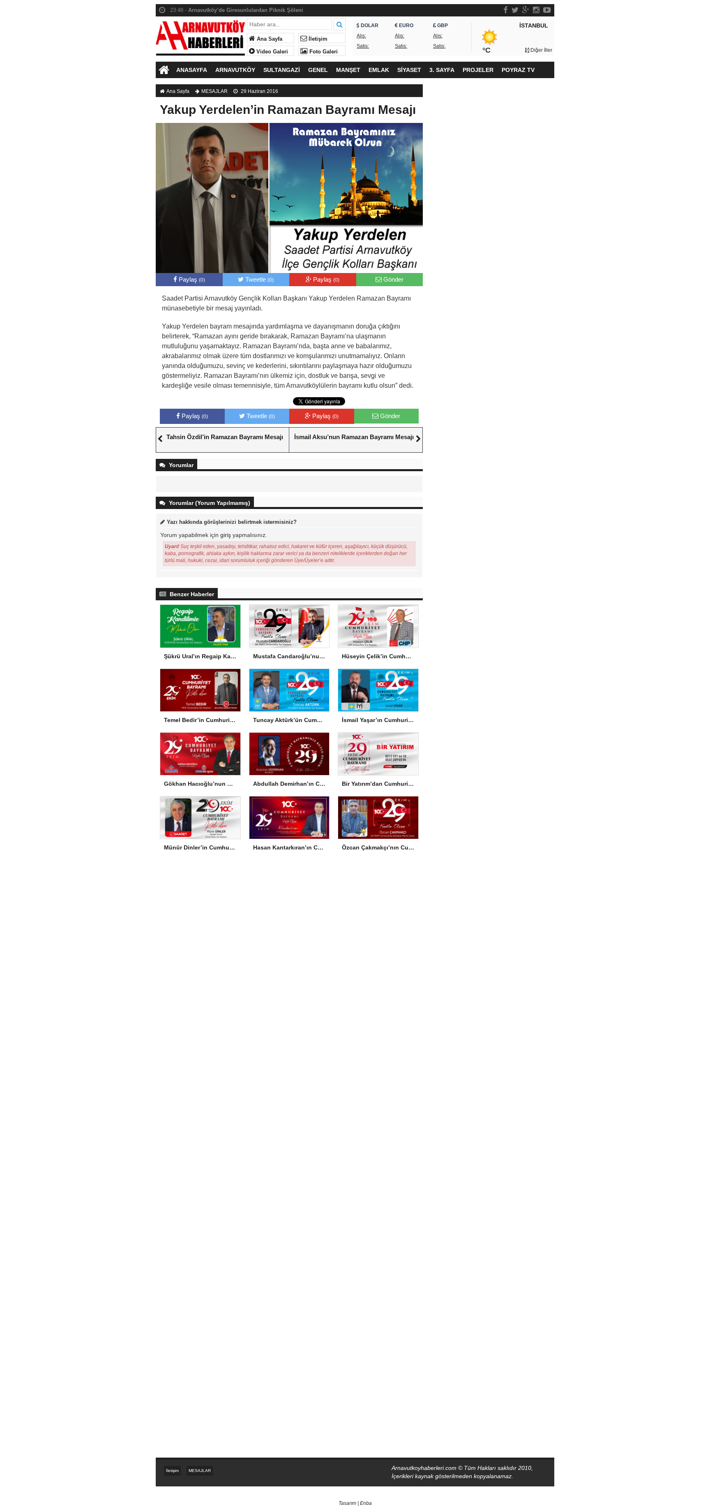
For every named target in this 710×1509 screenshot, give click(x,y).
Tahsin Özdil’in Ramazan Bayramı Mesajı (224, 436)
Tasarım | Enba (355, 1503)
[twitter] (515, 10)
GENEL (318, 70)
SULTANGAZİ (281, 70)
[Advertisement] (492, 224)
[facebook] (505, 10)
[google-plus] (525, 10)
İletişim (317, 39)
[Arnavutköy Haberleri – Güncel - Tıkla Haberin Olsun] (200, 36)
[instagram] (536, 10)
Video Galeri (271, 52)
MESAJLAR (214, 91)
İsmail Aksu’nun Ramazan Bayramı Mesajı (354, 436)
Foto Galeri (323, 52)
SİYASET (409, 70)
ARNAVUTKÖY (235, 70)
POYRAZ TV (518, 70)
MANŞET (348, 70)
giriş (225, 535)
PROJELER (478, 70)
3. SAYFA (441, 70)
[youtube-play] (547, 10)
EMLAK (379, 70)
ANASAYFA (191, 70)
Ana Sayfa (268, 39)
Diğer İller (540, 50)
